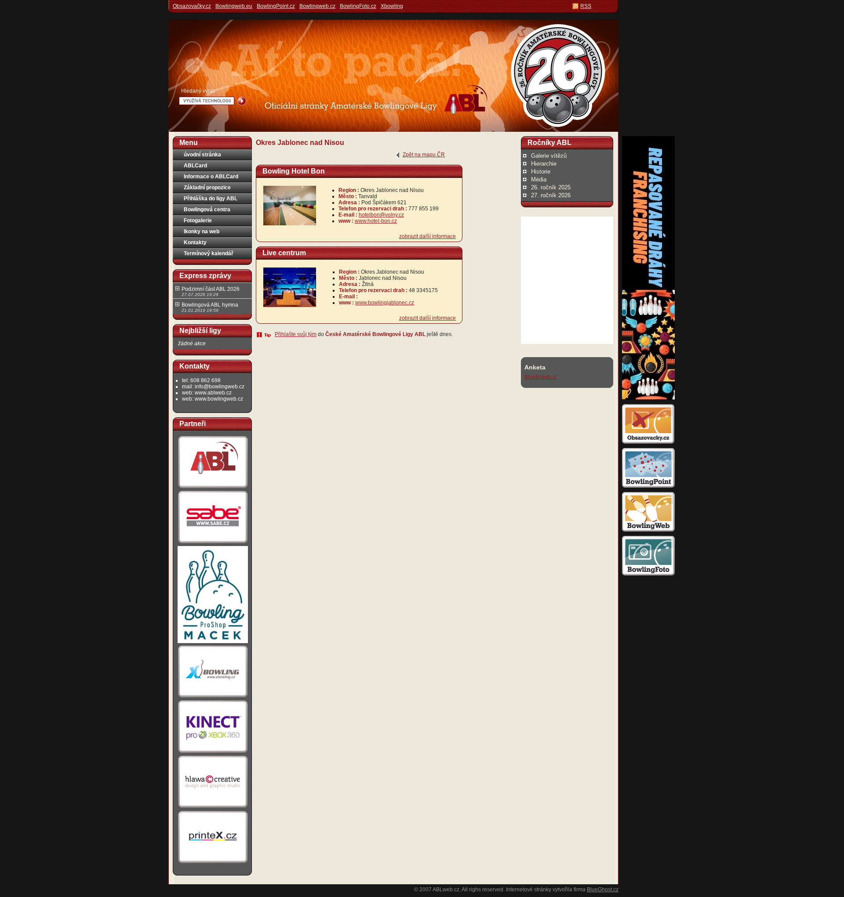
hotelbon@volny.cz (381, 215)
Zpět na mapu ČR (424, 155)
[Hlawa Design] (213, 808)
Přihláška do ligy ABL (210, 198)
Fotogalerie (198, 220)
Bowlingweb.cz (317, 6)
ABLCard (195, 166)
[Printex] (213, 863)
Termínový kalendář (208, 253)
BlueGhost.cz (602, 889)
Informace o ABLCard (211, 177)
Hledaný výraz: (199, 91)
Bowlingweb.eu (233, 6)
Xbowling (392, 6)
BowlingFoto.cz (358, 6)
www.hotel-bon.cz (376, 221)
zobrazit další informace (427, 236)
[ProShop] (213, 643)
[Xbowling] (213, 697)
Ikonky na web (201, 231)
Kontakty (195, 242)
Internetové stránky (528, 889)
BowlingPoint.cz (276, 6)
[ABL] (213, 488)
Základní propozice (207, 187)
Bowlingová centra (207, 209)
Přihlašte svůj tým (295, 334)
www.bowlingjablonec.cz (384, 303)
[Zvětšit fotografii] (289, 224)
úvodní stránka (202, 155)
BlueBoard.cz (540, 377)
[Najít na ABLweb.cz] (241, 101)
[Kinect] (213, 753)
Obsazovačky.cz (192, 6)
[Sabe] (213, 543)
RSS (585, 6)
